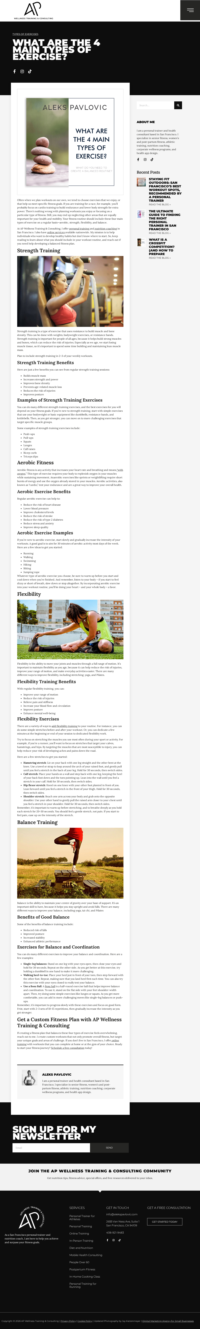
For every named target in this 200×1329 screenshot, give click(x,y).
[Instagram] (22, 71)
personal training (79, 228)
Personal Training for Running (82, 1285)
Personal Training (80, 1226)
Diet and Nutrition (81, 1247)
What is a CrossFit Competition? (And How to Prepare (162, 247)
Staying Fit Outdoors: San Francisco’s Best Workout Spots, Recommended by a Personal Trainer (165, 189)
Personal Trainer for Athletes (82, 1217)
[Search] (178, 105)
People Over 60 (79, 1262)
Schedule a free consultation (67, 1047)
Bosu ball (50, 986)
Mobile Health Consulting (85, 1255)
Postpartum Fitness (82, 1269)
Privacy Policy (68, 1321)
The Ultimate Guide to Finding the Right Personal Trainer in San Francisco (164, 220)
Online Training (79, 1233)
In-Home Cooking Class (84, 1276)
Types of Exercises (25, 34)
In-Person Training (81, 1240)
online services (56, 232)
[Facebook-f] (14, 71)
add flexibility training (65, 726)
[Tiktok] (30, 71)
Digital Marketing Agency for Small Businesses (168, 1321)
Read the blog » (160, 204)
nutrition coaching (105, 228)
